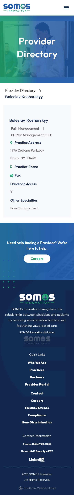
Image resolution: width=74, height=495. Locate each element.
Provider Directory (20, 90)
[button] (66, 7)
